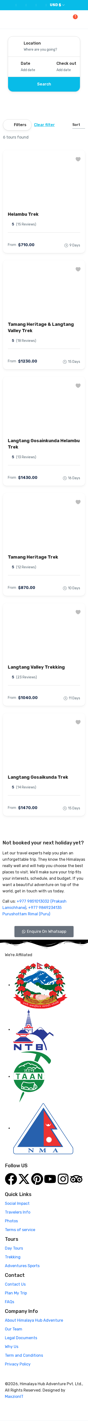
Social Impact (17, 1203)
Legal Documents (21, 1338)
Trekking (13, 1257)
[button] (74, 19)
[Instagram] (63, 1179)
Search (44, 84)
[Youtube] (50, 1179)
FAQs (9, 1301)
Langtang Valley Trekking (36, 667)
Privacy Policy (18, 1364)
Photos (11, 1221)
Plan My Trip (16, 1293)
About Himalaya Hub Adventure (34, 1320)
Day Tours (14, 1248)
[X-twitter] (24, 1179)
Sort (76, 125)
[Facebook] (11, 1179)
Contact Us (15, 1284)
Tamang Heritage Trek (33, 557)
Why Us (11, 1346)
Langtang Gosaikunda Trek (38, 777)
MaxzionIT (14, 1396)
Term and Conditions (24, 1355)
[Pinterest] (37, 1179)
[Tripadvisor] (76, 1179)
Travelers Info (17, 1212)
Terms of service (20, 1229)
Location (32, 43)
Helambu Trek (23, 214)
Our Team (13, 1329)
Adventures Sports (22, 1265)
